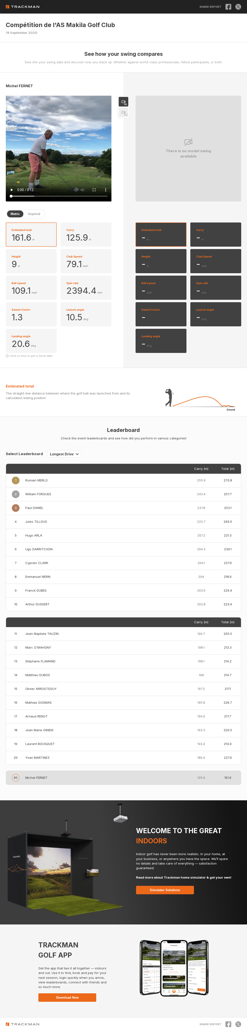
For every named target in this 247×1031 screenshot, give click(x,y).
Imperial (34, 214)
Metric (15, 214)
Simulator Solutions (165, 890)
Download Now (67, 997)
